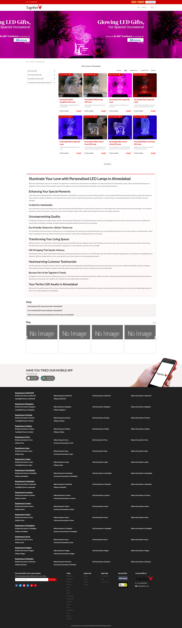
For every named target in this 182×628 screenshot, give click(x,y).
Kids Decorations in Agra (99, 451)
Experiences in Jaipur (23, 459)
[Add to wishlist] (71, 74)
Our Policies (104, 576)
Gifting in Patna (19, 520)
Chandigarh (70, 610)
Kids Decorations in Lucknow (101, 495)
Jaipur (68, 593)
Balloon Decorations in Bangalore (141, 407)
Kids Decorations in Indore (100, 506)
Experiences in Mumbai (23, 415)
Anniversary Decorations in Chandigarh (65, 531)
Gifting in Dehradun (21, 564)
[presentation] (26, 338)
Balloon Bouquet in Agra (61, 451)
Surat (68, 613)
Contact (86, 584)
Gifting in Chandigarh (21, 531)
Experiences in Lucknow (24, 492)
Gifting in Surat (19, 542)
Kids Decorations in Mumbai (100, 418)
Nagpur (69, 616)
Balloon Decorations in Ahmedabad (141, 473)
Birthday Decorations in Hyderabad (25, 484)
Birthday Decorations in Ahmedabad (26, 473)
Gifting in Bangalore (60, 410)
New (125, 70)
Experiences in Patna (22, 514)
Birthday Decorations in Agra (23, 451)
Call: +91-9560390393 (31, 2)
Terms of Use (105, 582)
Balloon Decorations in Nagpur (140, 550)
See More (107, 164)
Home (27, 61)
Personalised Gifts (40, 61)
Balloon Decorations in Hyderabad (141, 484)
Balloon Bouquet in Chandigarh (63, 528)
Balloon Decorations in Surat (139, 539)
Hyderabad (70, 599)
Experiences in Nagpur (23, 548)
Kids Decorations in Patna (100, 517)
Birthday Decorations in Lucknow (25, 495)
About (85, 576)
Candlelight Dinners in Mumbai (24, 421)
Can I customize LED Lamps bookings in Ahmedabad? (45, 310)
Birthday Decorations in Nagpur (24, 550)
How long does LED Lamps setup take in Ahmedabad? (45, 306)
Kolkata (69, 584)
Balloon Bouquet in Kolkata (62, 429)
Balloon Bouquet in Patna (61, 517)
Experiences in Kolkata (23, 426)
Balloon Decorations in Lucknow (140, 495)
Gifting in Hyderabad (60, 487)
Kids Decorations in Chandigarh (101, 528)
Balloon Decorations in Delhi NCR (141, 395)
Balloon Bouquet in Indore (61, 506)
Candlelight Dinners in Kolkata (24, 432)
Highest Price (134, 70)
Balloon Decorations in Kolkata (140, 429)
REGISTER (141, 2)
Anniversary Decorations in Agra (63, 454)
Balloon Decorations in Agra (139, 451)
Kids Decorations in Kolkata (100, 429)
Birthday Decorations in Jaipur (24, 462)
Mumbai (69, 582)
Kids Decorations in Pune (99, 440)
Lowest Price (144, 70)
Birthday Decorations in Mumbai (24, 418)
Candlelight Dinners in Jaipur (23, 465)
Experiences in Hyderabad (24, 481)
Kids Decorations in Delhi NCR (101, 395)
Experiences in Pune (22, 437)
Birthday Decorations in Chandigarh (25, 528)
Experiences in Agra (22, 448)
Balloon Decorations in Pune (139, 440)
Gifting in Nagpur (20, 553)
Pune (68, 587)
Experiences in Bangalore (24, 404)
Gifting (32, 61)
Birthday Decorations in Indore (24, 506)
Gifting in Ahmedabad (21, 476)
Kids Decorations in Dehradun (101, 561)
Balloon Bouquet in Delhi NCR (63, 395)
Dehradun (70, 619)
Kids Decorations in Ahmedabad (101, 473)
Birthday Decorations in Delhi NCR (25, 395)
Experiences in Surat (22, 537)
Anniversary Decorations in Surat (63, 542)
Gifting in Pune (19, 443)
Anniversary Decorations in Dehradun (65, 564)
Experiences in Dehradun (24, 559)
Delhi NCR (70, 576)
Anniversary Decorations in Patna (64, 520)
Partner (86, 582)
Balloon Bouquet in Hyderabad (63, 484)
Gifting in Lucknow (20, 498)
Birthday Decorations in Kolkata (24, 429)
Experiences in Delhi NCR (24, 393)
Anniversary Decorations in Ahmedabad (65, 476)
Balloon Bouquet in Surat (61, 539)
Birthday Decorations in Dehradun (25, 561)
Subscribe (52, 579)
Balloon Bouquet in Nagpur (62, 550)
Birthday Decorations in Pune (24, 440)
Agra (68, 590)
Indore (69, 604)
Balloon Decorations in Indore (140, 506)
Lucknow (69, 601)
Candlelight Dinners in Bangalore (25, 410)
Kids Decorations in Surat (99, 539)
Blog (152, 7)
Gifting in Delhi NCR (60, 399)
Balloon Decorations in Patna (139, 517)
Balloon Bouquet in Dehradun (62, 561)
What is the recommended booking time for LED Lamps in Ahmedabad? (51, 315)
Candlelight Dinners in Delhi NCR (25, 399)
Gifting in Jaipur (58, 465)
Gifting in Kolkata (59, 432)
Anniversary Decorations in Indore (64, 509)
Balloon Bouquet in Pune (61, 440)
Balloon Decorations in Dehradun (141, 561)
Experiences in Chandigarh (25, 525)
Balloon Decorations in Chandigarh (141, 528)
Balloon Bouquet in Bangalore (62, 407)
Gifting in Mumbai (59, 421)
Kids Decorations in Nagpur (100, 550)
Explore (144, 7)
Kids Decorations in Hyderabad (101, 484)
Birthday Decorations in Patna (24, 517)
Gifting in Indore (20, 509)
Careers (86, 579)
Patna (68, 607)
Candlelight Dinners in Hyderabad (25, 487)
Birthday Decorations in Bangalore (25, 407)
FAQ (102, 579)
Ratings (153, 70)
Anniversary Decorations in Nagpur (64, 553)
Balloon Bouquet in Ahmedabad (63, 473)
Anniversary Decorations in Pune (63, 443)
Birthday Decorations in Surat (24, 539)
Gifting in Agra (19, 454)
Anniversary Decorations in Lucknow (65, 498)
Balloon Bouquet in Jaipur (61, 462)
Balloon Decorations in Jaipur (140, 462)
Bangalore (70, 579)
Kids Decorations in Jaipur (100, 462)
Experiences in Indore (23, 503)
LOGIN (134, 2)
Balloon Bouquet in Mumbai (62, 418)
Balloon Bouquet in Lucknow (62, 495)
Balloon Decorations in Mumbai (140, 418)
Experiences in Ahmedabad (25, 470)
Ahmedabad (70, 596)
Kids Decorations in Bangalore (101, 407)
